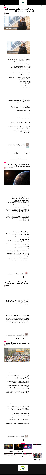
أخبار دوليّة (27, 5)
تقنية (17, 5)
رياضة (15, 5)
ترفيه (13, 5)
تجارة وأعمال (24, 5)
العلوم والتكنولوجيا (20, 5)
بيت (32, 5)
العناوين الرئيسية (30, 5)
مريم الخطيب (7, 13)
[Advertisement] (18, 35)
